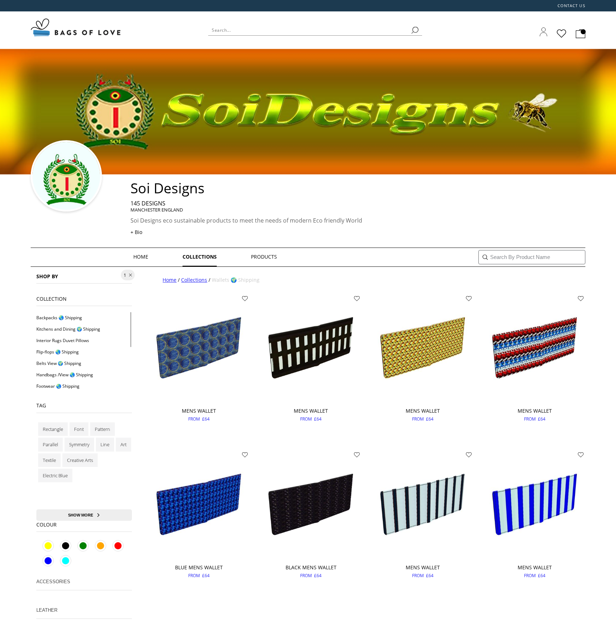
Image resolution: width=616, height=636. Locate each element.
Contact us (571, 5)
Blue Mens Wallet (199, 567)
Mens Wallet (199, 410)
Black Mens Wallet (311, 567)
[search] (415, 30)
